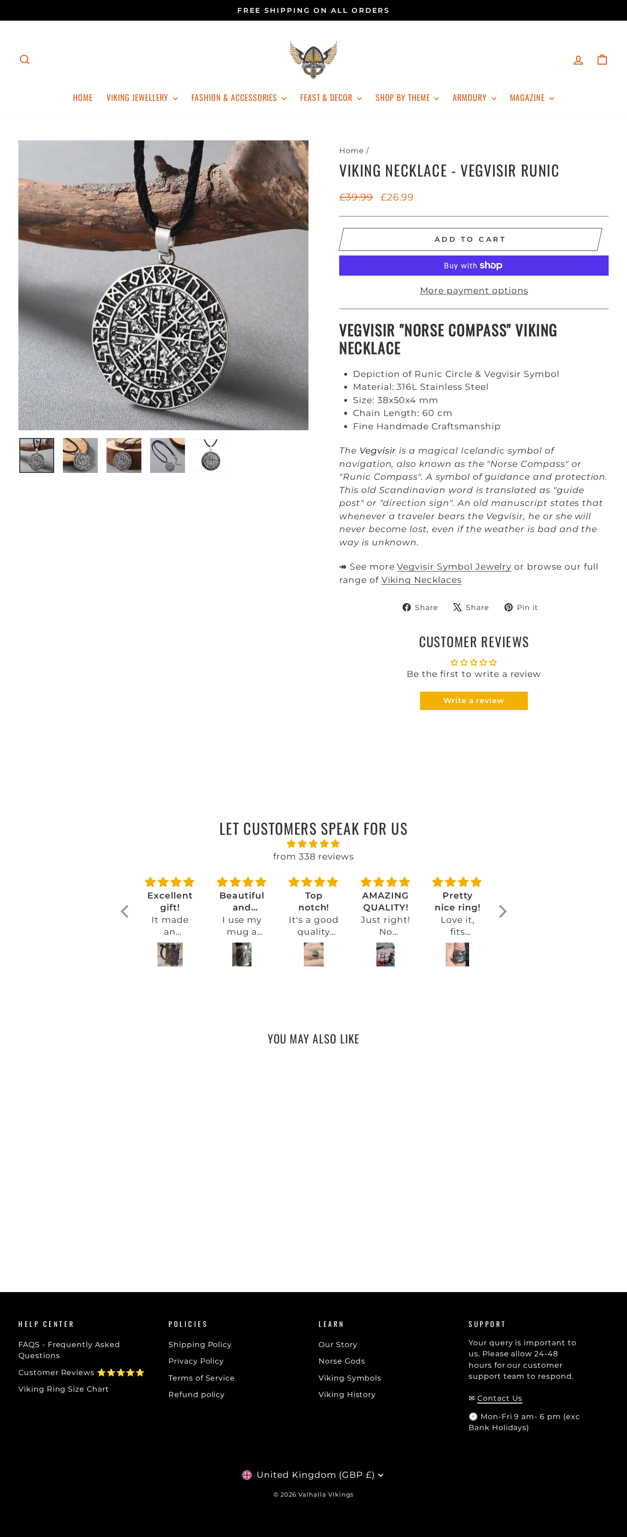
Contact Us (500, 1398)
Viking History (347, 1394)
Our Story (338, 1344)
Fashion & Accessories (235, 97)
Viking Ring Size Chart (63, 1388)
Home (83, 97)
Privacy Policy (196, 1360)
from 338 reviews (313, 856)
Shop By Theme (403, 97)
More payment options (474, 290)
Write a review (473, 700)
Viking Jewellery (138, 97)
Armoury (471, 97)
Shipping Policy (200, 1344)
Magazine (528, 97)
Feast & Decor (327, 97)
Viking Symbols (350, 1377)
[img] (313, 844)
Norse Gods (342, 1360)
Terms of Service (201, 1377)
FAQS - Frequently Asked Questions (69, 1350)
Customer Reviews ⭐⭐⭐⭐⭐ (81, 1372)
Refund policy (196, 1394)
